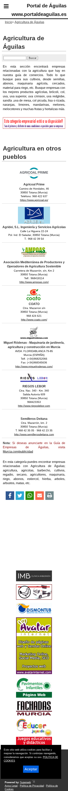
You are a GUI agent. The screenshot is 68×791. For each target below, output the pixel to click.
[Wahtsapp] (30, 495)
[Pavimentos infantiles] (34, 696)
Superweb (25, 782)
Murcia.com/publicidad (18, 451)
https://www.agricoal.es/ (34, 200)
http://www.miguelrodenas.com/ (34, 366)
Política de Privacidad (32, 785)
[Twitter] (20, 495)
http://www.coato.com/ (34, 319)
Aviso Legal (11, 785)
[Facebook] (10, 495)
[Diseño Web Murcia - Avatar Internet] (33, 782)
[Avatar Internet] (34, 673)
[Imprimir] (49, 495)
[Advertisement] (28, 542)
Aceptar (31, 769)
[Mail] (39, 495)
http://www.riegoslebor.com (34, 405)
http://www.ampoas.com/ (34, 282)
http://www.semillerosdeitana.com (34, 434)
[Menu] (3, 7)
